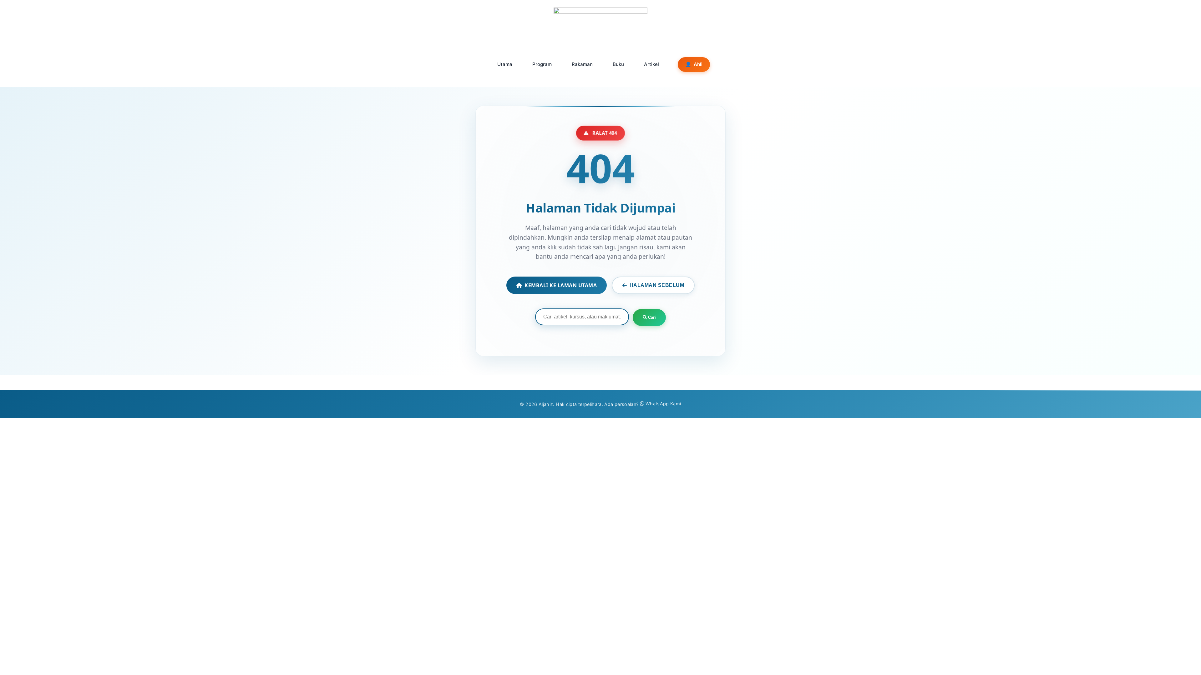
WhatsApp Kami (663, 403)
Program (542, 64)
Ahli (693, 64)
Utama (504, 64)
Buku (618, 64)
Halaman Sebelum (657, 285)
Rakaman (582, 64)
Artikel (651, 64)
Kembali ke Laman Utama (560, 285)
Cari (651, 317)
